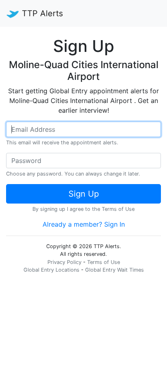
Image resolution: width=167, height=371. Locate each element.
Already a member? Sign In (84, 224)
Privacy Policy (64, 262)
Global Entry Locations (51, 270)
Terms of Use (118, 209)
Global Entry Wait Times (114, 270)
